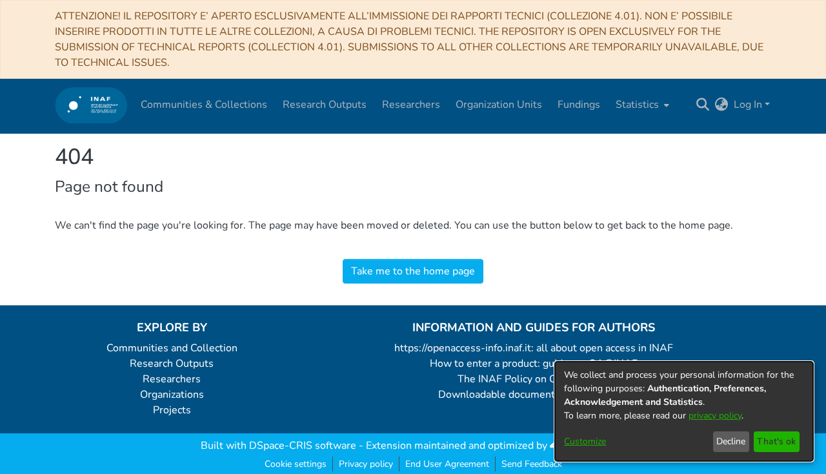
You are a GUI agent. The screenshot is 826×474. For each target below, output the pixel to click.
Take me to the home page (413, 271)
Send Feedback (531, 464)
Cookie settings (296, 464)
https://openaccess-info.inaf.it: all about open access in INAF (533, 348)
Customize (585, 441)
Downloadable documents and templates (534, 394)
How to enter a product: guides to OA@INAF (534, 363)
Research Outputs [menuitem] (325, 105)
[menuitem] (641, 104)
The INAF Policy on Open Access (534, 379)
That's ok (776, 441)
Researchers (172, 379)
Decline (730, 441)
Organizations (172, 394)
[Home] (91, 105)
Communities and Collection (171, 348)
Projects (172, 410)
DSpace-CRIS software (302, 445)
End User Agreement (447, 464)
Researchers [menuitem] (411, 105)
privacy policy (715, 415)
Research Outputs (172, 363)
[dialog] (684, 411)
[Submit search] (703, 104)
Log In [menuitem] (748, 105)
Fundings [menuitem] (579, 105)
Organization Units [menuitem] (499, 105)
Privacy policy (366, 464)
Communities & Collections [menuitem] (204, 105)
